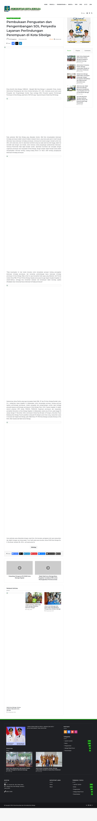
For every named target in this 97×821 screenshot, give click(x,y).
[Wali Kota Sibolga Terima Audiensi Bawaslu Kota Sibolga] (15, 649)
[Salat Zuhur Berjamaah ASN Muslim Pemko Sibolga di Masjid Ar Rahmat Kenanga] (71, 58)
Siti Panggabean (13, 39)
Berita (8, 18)
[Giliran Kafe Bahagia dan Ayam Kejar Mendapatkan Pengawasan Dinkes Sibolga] (52, 598)
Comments (87, 50)
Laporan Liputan (16, 18)
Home (51, 784)
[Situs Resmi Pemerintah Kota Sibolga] (23, 9)
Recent (69, 50)
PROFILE (52, 4)
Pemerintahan (68, 750)
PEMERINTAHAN (61, 4)
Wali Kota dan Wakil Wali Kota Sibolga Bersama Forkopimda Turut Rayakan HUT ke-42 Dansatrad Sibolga (83, 89)
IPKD (80, 4)
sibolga (34, 547)
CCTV (85, 4)
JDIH (90, 4)
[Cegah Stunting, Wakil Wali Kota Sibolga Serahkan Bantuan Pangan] (33, 597)
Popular (78, 50)
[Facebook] (13, 43)
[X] (16, 43)
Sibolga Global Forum (70, 748)
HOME (45, 4)
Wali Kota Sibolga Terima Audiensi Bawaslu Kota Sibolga (14, 709)
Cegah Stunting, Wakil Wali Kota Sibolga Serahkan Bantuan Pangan (33, 606)
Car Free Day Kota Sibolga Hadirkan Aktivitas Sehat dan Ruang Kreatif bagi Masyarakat (82, 100)
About (51, 786)
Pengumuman (68, 745)
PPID (76, 4)
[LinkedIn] (20, 43)
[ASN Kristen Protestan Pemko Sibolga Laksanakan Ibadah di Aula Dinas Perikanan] (71, 67)
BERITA (70, 4)
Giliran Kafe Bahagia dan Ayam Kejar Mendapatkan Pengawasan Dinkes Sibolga (52, 607)
